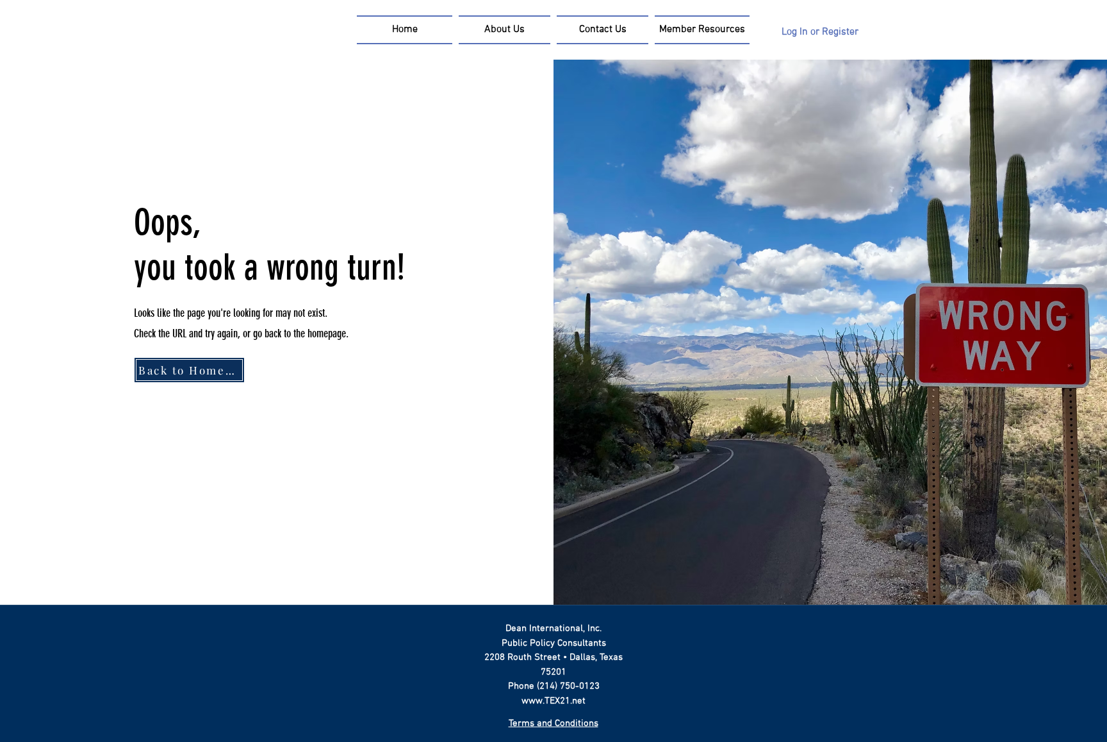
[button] (701, 29)
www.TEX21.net (553, 701)
